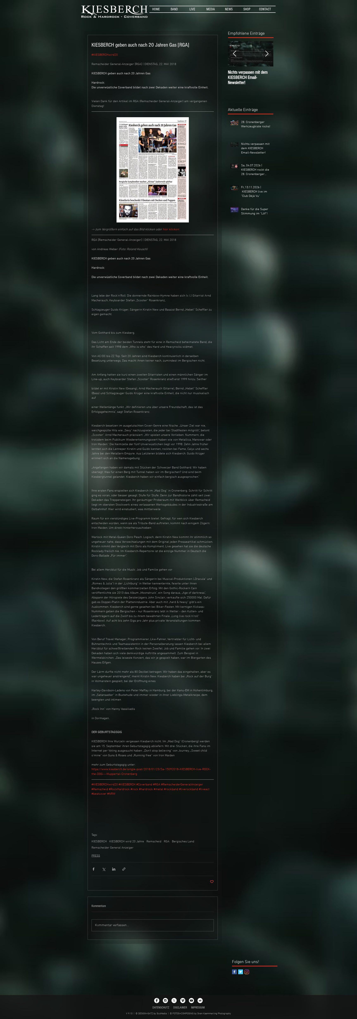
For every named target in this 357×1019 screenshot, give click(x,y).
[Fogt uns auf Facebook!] (234, 971)
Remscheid (153, 841)
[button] (174, 9)
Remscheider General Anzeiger (112, 848)
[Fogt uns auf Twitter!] (240, 971)
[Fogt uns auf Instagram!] (246, 971)
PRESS (96, 856)
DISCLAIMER (180, 1007)
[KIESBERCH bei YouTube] (191, 1000)
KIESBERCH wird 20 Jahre (126, 841)
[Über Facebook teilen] (93, 869)
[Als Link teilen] (124, 869)
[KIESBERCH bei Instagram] (165, 1000)
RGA (166, 841)
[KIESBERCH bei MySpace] (200, 1000)
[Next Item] (267, 54)
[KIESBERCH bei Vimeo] (182, 1000)
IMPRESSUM (198, 1007)
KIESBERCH (99, 841)
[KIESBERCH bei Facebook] (156, 1000)
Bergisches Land (183, 841)
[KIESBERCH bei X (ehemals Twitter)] (174, 1000)
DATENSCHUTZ (160, 1007)
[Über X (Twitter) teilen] (104, 869)
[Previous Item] (234, 54)
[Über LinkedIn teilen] (114, 869)
